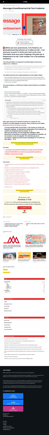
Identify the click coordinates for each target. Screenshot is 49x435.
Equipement (7, 290)
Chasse (8, 285)
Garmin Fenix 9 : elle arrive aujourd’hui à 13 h (12, 343)
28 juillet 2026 (6, 262)
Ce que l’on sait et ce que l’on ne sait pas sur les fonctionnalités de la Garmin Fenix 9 (19, 341)
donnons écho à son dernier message (15, 125)
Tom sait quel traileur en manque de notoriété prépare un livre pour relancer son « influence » (26, 108)
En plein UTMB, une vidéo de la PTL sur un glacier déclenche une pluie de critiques (19, 354)
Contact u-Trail (6, 413)
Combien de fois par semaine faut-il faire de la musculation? (17, 180)
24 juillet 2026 (6, 249)
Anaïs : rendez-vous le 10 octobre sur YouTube (14, 174)
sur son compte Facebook (24, 158)
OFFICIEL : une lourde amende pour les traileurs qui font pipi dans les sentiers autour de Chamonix (12, 247)
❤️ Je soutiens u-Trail (24, 208)
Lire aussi (10, 115)
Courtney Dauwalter (8, 329)
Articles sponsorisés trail (8, 416)
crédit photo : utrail (15, 118)
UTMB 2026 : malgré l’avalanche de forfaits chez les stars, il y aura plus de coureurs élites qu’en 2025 (22, 347)
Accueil (4, 5)
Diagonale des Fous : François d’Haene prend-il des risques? (17, 184)
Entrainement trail (6, 429)
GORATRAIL (17, 5)
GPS (6, 292)
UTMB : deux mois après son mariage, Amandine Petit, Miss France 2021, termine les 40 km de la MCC (23, 349)
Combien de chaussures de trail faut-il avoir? (14, 170)
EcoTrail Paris (7, 306)
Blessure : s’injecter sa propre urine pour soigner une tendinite (39, 260)
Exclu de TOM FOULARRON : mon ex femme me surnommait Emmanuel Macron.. (23, 151)
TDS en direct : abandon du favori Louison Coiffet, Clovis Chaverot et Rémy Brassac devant (21, 345)
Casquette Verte (7, 327)
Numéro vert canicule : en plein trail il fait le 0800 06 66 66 (24, 260)
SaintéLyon (6, 308)
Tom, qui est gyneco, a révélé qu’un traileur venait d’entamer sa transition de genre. (24, 111)
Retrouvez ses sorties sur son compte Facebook (24, 144)
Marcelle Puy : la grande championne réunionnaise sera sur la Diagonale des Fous (22, 168)
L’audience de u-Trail (7, 426)
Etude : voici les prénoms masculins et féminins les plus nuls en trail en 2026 (34, 246)
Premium (8, 287)
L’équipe (4, 424)
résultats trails (9, 286)
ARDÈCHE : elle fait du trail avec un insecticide (9, 260)
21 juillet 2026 (28, 248)
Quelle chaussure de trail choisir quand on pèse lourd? (16, 182)
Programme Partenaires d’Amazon (18, 386)
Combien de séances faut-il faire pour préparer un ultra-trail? (17, 172)
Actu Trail (13, 5)
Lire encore (10, 117)
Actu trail (5, 421)
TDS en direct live (6, 272)
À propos (5, 423)
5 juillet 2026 (35, 262)
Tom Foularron (8, 217)
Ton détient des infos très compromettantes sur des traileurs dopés (21, 109)
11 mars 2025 (5, 11)
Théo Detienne (7, 325)
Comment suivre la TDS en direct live (11, 356)
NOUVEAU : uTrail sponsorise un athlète (14, 153)
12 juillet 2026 (20, 262)
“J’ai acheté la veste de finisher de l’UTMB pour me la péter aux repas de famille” (24, 149)
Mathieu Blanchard (8, 322)
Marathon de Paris (8, 310)
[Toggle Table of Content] (43, 100)
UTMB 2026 (5, 269)
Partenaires (5, 415)
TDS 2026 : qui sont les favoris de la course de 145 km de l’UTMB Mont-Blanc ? (18, 358)
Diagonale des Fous (8, 304)
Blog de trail (8, 5)
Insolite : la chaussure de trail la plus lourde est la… (15, 176)
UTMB (5, 301)
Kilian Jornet (6, 320)
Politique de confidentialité (8, 428)
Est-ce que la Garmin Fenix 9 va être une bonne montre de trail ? (16, 339)
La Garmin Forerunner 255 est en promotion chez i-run (16, 178)
